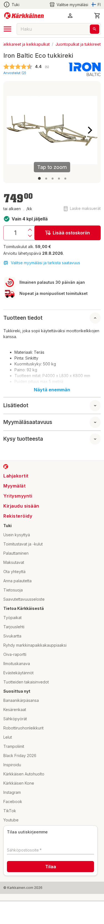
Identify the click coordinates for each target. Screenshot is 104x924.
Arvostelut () (14, 73)
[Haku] (94, 29)
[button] (68, 4)
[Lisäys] (30, 230)
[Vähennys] (30, 236)
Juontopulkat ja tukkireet (78, 44)
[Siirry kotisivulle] (24, 15)
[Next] (89, 130)
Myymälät (14, 486)
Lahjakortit (16, 476)
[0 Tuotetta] (97, 15)
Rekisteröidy (17, 516)
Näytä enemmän (52, 389)
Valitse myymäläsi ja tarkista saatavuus (45, 262)
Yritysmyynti (17, 496)
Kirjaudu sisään (21, 506)
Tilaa (50, 866)
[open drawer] (7, 29)
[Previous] (14, 130)
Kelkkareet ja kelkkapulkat (25, 44)
